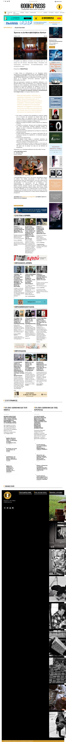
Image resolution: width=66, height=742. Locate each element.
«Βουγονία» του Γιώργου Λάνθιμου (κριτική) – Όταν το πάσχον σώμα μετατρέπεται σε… (42, 457)
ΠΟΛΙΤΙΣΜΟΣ (39, 12)
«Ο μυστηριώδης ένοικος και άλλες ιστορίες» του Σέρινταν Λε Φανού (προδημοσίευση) (41, 321)
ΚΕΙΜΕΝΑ (45, 12)
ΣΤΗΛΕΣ (27, 12)
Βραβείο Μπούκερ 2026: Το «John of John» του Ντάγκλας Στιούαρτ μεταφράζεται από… (11, 440)
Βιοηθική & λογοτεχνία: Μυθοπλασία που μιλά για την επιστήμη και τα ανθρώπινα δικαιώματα (41, 366)
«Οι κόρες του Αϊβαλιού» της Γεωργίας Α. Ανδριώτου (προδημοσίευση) (19, 320)
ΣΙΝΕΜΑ (38, 471)
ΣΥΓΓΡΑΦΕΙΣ (51, 12)
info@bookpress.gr (8, 502)
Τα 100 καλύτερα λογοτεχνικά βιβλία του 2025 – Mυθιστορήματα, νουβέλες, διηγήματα (42, 447)
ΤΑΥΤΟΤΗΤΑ (62, 12)
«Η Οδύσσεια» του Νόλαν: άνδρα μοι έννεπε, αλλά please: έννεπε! (11, 458)
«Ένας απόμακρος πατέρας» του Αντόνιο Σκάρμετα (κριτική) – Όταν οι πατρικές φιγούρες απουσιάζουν (30, 278)
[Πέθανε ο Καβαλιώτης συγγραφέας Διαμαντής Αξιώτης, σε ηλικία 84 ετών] (41, 221)
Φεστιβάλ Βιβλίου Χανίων (18, 205)
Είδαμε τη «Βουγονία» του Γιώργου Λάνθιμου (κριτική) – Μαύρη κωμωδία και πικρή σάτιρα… (42, 468)
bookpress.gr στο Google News (28, 196)
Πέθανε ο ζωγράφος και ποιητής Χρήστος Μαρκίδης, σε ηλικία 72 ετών (19, 229)
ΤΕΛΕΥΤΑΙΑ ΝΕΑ (10, 13)
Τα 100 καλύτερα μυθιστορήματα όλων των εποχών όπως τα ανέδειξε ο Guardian (42, 477)
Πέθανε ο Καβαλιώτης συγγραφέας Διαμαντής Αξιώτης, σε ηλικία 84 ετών (41, 230)
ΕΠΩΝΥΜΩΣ (8, 452)
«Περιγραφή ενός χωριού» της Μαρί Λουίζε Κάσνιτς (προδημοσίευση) (30, 320)
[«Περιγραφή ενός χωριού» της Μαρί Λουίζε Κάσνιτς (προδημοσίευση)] (30, 313)
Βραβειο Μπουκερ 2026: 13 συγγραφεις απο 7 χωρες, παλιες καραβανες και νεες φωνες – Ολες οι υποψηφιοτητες (10, 420)
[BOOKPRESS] (33, 7)
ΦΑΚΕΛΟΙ (57, 12)
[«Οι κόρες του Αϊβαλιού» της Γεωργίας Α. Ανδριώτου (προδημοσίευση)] (19, 313)
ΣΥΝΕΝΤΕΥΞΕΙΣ (33, 12)
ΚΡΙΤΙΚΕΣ (22, 12)
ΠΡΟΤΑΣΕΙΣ (39, 450)
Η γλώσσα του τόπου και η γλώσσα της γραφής (11, 449)
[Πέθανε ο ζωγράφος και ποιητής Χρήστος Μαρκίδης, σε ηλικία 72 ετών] (19, 221)
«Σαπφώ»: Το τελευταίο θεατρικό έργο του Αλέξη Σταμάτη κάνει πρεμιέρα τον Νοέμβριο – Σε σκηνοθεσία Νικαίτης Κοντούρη (18, 280)
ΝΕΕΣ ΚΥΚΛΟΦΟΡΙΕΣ (16, 13)
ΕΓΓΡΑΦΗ (52, 47)
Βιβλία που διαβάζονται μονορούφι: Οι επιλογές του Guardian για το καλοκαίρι (10, 468)
